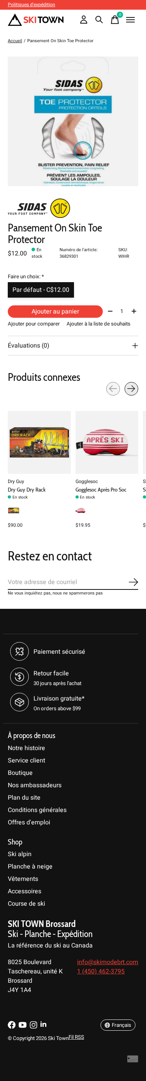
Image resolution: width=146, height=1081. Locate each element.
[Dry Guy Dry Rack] (39, 442)
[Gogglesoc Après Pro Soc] (107, 442)
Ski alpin (20, 854)
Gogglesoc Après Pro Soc (101, 489)
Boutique (20, 773)
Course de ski (26, 903)
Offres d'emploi (29, 822)
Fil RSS (76, 1037)
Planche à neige (30, 866)
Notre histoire (26, 748)
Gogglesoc (87, 481)
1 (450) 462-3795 (101, 971)
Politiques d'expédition (31, 4)
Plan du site (24, 797)
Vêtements (23, 879)
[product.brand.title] (73, 208)
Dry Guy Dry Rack (27, 489)
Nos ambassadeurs (35, 785)
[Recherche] (99, 19)
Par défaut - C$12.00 (40, 290)
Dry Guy (16, 481)
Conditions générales (37, 810)
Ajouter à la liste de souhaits (98, 324)
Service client (26, 760)
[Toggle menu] (130, 19)
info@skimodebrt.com (107, 962)
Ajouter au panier (55, 311)
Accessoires (24, 891)
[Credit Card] (132, 1061)
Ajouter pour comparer (34, 324)
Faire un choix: (26, 277)
